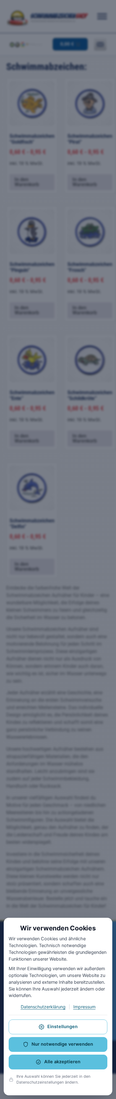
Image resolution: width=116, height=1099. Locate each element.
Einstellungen (62, 1026)
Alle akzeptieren (62, 1061)
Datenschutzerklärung (43, 1006)
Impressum (84, 1006)
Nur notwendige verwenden (62, 1044)
